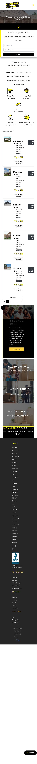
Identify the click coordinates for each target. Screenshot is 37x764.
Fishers (17, 204)
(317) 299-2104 (21, 290)
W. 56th (17, 268)
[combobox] (18, 45)
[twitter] (16, 546)
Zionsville (18, 141)
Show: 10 (12, 297)
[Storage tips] (18, 370)
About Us (14, 597)
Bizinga (17, 640)
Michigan (18, 172)
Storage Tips (15, 620)
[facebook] (12, 546)
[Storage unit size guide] (18, 414)
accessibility (3, 307)
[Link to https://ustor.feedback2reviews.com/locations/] (18, 26)
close (23, 717)
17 (17, 302)
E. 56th (17, 235)
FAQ (13, 617)
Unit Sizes (14, 580)
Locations (14, 577)
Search (19, 54)
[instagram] (12, 549)
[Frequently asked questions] (18, 392)
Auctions (14, 600)
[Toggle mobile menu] (33, 5)
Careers (14, 605)
